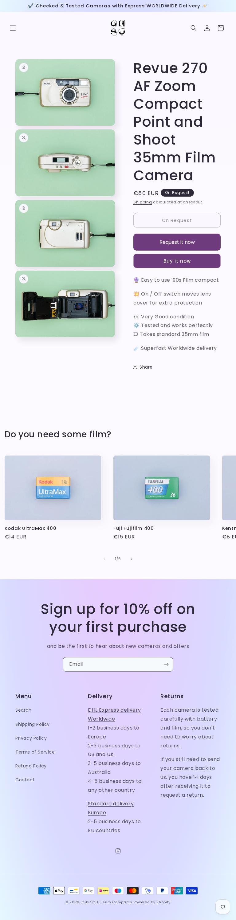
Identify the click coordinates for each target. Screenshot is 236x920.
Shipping (142, 202)
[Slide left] (104, 559)
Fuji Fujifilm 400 (133, 528)
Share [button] (146, 367)
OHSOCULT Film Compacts (106, 902)
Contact (25, 780)
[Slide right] (131, 559)
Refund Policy (31, 766)
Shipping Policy (32, 724)
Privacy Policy (31, 738)
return (195, 795)
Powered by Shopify (152, 902)
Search (23, 710)
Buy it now (177, 261)
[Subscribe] (166, 664)
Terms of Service (35, 752)
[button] (13, 28)
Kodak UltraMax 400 (30, 528)
